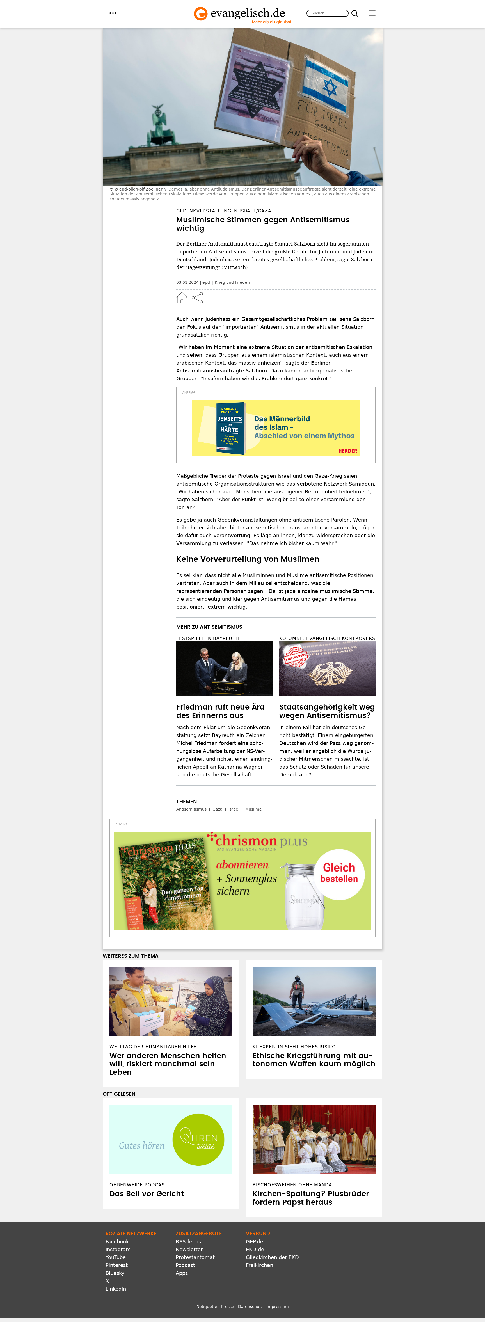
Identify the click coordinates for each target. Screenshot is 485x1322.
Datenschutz (250, 1306)
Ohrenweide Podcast (138, 1185)
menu (112, 13)
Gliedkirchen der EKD (272, 1257)
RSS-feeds (188, 1242)
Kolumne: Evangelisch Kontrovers (327, 638)
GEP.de (254, 1242)
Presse (227, 1306)
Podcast (185, 1265)
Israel (233, 809)
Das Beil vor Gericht (146, 1194)
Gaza (217, 809)
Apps (182, 1273)
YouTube (116, 1257)
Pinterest (117, 1265)
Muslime (253, 809)
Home (181, 297)
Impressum (278, 1306)
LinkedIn (116, 1289)
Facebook (117, 1242)
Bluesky (115, 1273)
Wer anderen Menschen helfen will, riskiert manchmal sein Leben (167, 1064)
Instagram (118, 1249)
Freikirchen (259, 1265)
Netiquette (206, 1306)
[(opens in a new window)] (276, 428)
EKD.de (255, 1249)
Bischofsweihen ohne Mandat (294, 1185)
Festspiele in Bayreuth (207, 638)
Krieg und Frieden (232, 282)
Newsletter (189, 1249)
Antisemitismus (191, 809)
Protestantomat (195, 1257)
